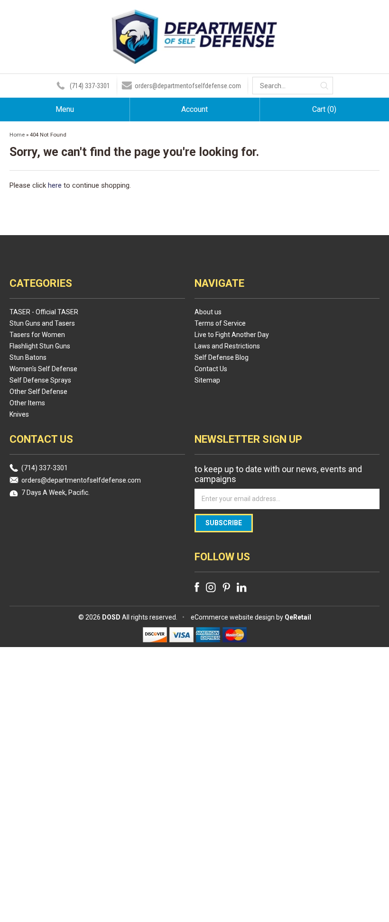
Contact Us (210, 369)
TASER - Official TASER (43, 312)
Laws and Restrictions (227, 346)
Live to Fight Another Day (231, 334)
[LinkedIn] (242, 587)
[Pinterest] (226, 587)
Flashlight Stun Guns (39, 346)
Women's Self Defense (43, 369)
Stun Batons (27, 357)
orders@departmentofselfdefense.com (188, 86)
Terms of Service (220, 323)
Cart (324, 109)
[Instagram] (211, 587)
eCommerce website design (232, 617)
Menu (65, 109)
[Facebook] (196, 587)
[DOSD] (194, 58)
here (55, 185)
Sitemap (207, 380)
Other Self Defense (38, 391)
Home (17, 134)
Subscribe (223, 523)
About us (208, 312)
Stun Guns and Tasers (42, 323)
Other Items (27, 403)
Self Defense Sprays (40, 380)
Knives (19, 414)
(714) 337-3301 (90, 86)
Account (194, 109)
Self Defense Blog (221, 357)
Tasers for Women (37, 334)
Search (324, 85)
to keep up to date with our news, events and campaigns (278, 474)
